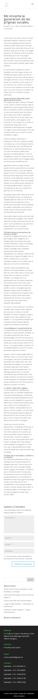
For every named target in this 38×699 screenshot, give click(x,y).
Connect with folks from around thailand (17, 601)
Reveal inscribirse (26, 26)
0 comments (8, 29)
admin (8, 26)
